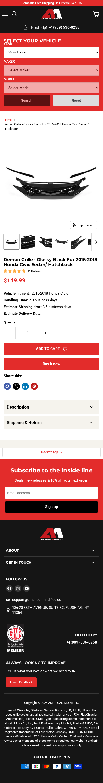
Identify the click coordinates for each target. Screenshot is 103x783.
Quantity (9, 322)
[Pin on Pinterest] (34, 386)
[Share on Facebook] (7, 386)
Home (8, 120)
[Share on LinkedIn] (25, 386)
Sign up (51, 506)
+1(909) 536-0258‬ (82, 642)
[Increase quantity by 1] (46, 333)
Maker (9, 61)
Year (8, 44)
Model (9, 79)
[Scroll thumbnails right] (95, 242)
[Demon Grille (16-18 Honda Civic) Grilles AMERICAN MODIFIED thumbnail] (11, 241)
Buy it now (51, 364)
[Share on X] (16, 386)
